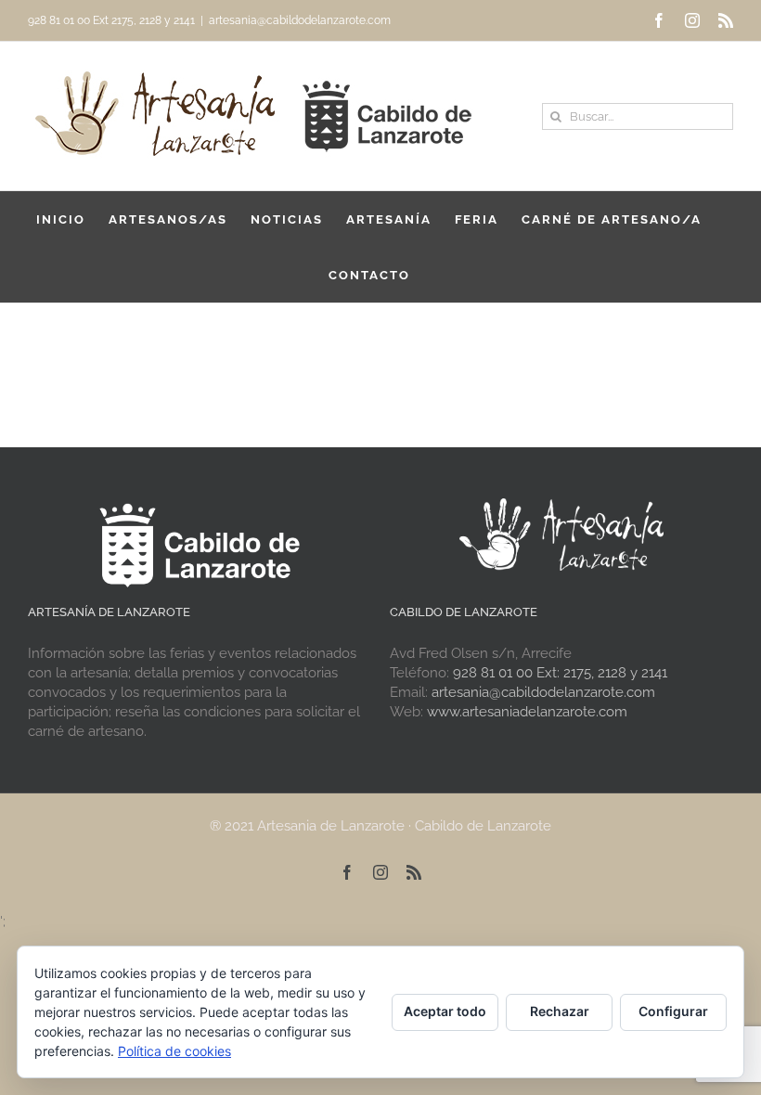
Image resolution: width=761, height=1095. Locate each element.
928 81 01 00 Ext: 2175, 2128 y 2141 (560, 672)
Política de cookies (174, 1051)
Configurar (673, 1011)
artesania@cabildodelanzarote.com (300, 20)
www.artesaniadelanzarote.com (527, 711)
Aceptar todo (445, 1011)
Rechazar (559, 1011)
